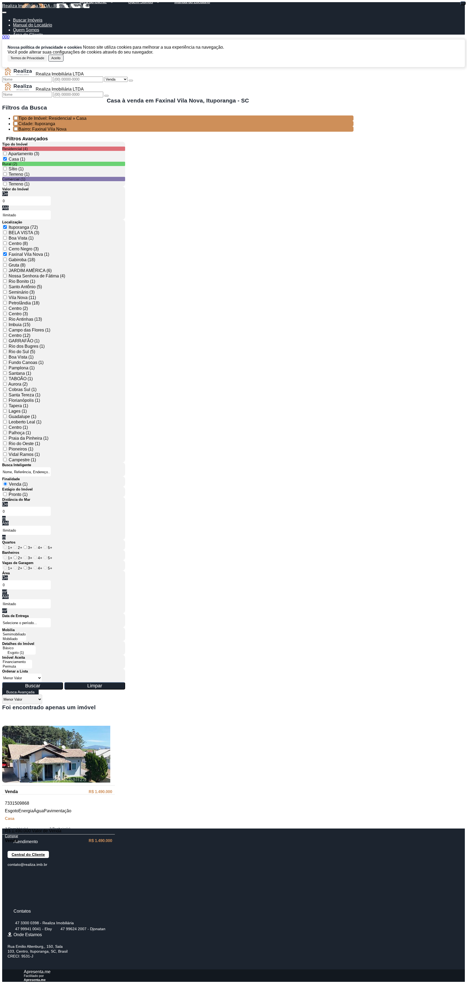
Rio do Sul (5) (22, 351)
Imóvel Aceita (13, 657)
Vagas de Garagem (18, 563)
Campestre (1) (22, 460)
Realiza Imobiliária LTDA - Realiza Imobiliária (45, 6)
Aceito (56, 58)
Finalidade (11, 479)
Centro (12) (19, 335)
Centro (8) (18, 243)
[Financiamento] (17, 662)
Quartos (8, 542)
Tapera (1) (18, 405)
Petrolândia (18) (24, 303)
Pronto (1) (18, 494)
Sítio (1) (16, 169)
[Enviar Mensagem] (106, 96)
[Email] (12, 894)
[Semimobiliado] (14, 634)
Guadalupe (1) (22, 416)
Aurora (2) (18, 384)
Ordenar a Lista (15, 671)
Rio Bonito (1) (22, 281)
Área (6, 573)
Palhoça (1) (20, 432)
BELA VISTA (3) (24, 232)
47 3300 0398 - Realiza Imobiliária (44, 923)
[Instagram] (12, 904)
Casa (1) (17, 159)
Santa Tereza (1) (24, 395)
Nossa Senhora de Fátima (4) (37, 276)
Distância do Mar (16, 500)
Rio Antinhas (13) (25, 319)
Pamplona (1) (22, 368)
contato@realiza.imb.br (27, 864)
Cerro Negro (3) (24, 249)
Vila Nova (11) (22, 297)
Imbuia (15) (19, 324)
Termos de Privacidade (27, 58)
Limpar (94, 685)
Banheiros (10, 553)
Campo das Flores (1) (29, 330)
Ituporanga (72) (23, 227)
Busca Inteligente (16, 465)
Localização (12, 222)
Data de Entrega (15, 616)
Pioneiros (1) (21, 449)
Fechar (463, 3)
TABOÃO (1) (21, 378)
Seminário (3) (22, 292)
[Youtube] (12, 885)
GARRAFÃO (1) (24, 341)
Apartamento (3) (23, 153)
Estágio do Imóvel (17, 489)
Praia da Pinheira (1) (28, 438)
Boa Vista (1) (21, 238)
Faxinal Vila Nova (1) (29, 254)
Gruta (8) (17, 265)
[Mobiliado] (14, 639)
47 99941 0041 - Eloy (33, 929)
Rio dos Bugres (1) (27, 346)
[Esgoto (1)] (19, 653)
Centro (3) (18, 314)
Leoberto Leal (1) (25, 422)
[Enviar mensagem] (131, 80)
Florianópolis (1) (24, 400)
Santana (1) (20, 373)
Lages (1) (18, 411)
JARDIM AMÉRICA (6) (30, 270)
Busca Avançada (20, 692)
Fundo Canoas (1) (26, 362)
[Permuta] (17, 666)
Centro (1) (18, 427)
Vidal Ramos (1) (24, 454)
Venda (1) (18, 484)
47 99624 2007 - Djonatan (83, 929)
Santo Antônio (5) (25, 286)
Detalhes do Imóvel (18, 644)
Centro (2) (18, 308)
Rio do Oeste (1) (24, 443)
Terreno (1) (19, 174)
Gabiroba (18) (22, 259)
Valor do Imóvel (15, 189)
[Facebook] (12, 875)
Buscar (32, 685)
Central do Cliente (28, 854)
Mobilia (8, 630)
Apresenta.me (37, 971)
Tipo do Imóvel (15, 144)
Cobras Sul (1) (22, 389)
